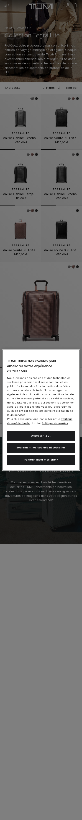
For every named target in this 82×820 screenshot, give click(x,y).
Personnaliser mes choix (41, 459)
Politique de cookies (55, 423)
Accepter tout (41, 436)
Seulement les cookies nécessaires (41, 448)
